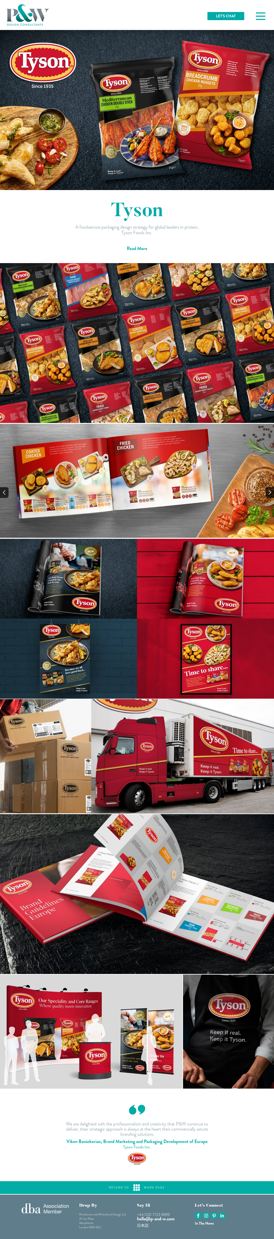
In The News (204, 1223)
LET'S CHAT (226, 16)
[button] (4, 492)
